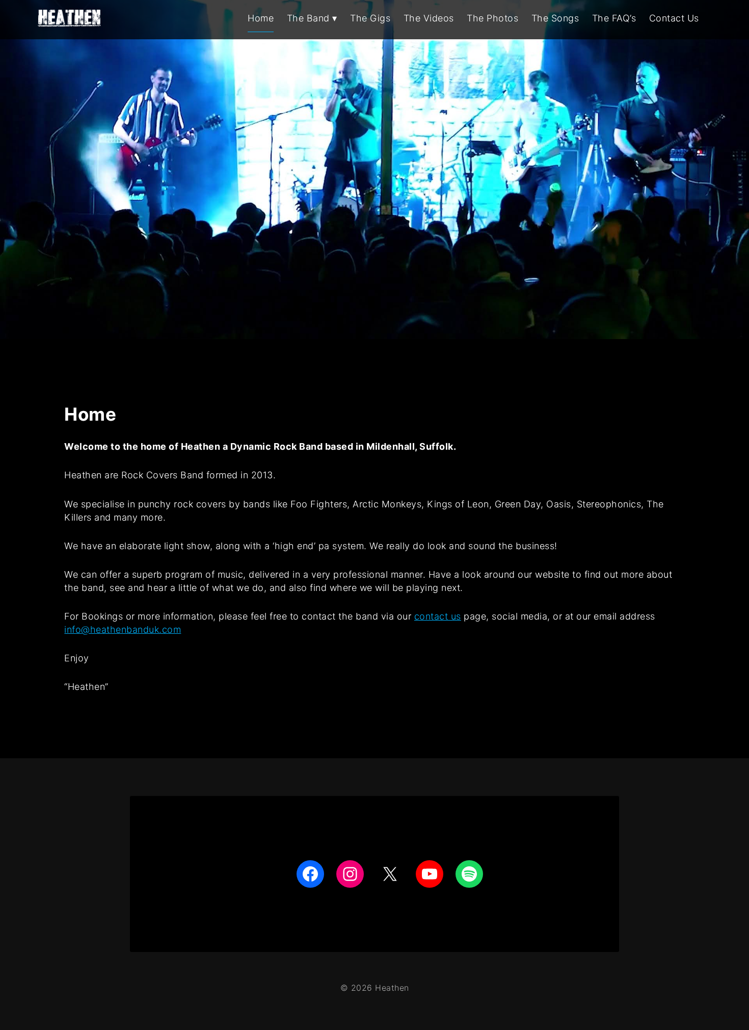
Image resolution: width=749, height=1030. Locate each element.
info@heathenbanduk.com (122, 629)
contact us (437, 616)
